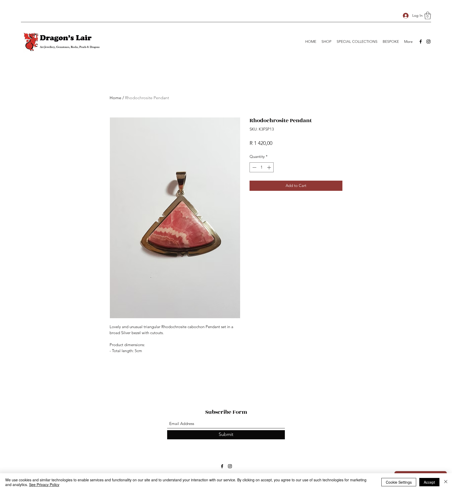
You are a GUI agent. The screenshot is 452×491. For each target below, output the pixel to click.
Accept (429, 482)
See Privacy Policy (44, 484)
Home (115, 97)
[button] (428, 15)
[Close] (446, 482)
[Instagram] (428, 41)
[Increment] (269, 167)
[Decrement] (253, 167)
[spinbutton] (261, 167)
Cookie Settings (399, 482)
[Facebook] (420, 41)
